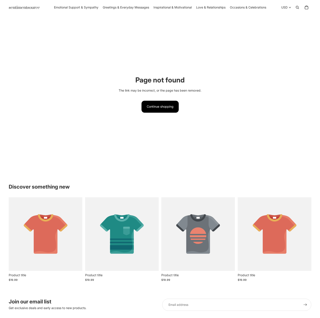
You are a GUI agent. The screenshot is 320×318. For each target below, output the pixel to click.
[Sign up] (305, 305)
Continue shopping (160, 106)
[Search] (297, 7)
